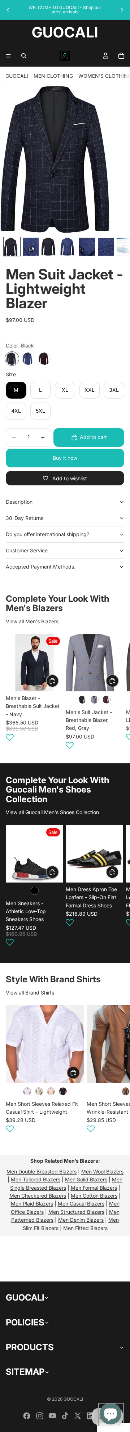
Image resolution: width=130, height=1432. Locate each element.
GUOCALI (16, 76)
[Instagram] (39, 1415)
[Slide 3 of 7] (49, 247)
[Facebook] (26, 1415)
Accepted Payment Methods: (40, 567)
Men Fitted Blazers (85, 1228)
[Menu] (8, 56)
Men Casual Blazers (81, 1203)
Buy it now (65, 458)
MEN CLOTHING (53, 76)
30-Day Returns (24, 518)
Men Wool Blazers (102, 1171)
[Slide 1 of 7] (12, 247)
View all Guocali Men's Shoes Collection (52, 812)
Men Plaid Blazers (32, 1203)
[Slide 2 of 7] (31, 247)
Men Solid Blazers (86, 1179)
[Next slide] (122, 10)
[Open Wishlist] (10, 737)
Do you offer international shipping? (47, 534)
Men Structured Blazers (76, 1212)
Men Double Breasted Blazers (41, 1171)
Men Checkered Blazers (37, 1196)
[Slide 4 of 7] (68, 247)
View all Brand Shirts (30, 992)
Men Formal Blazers (94, 1188)
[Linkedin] (90, 1415)
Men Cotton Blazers (94, 1196)
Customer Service (27, 550)
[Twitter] (77, 1415)
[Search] (24, 56)
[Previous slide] (8, 10)
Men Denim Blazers (81, 1220)
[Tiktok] (65, 1415)
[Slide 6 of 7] (106, 247)
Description (19, 502)
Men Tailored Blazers (35, 1179)
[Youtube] (52, 1415)
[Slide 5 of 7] (87, 247)
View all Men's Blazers (32, 621)
